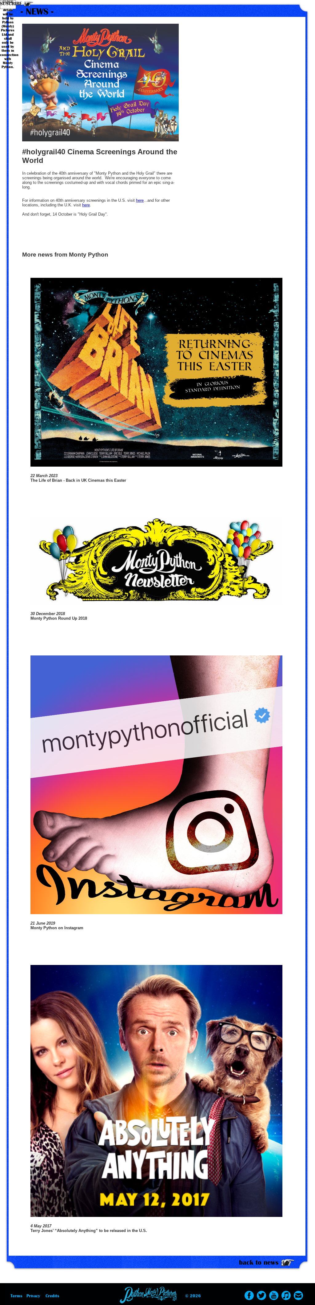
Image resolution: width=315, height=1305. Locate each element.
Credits (52, 1296)
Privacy (33, 1296)
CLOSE (7, 2)
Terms (16, 1296)
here (140, 200)
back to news (259, 1262)
